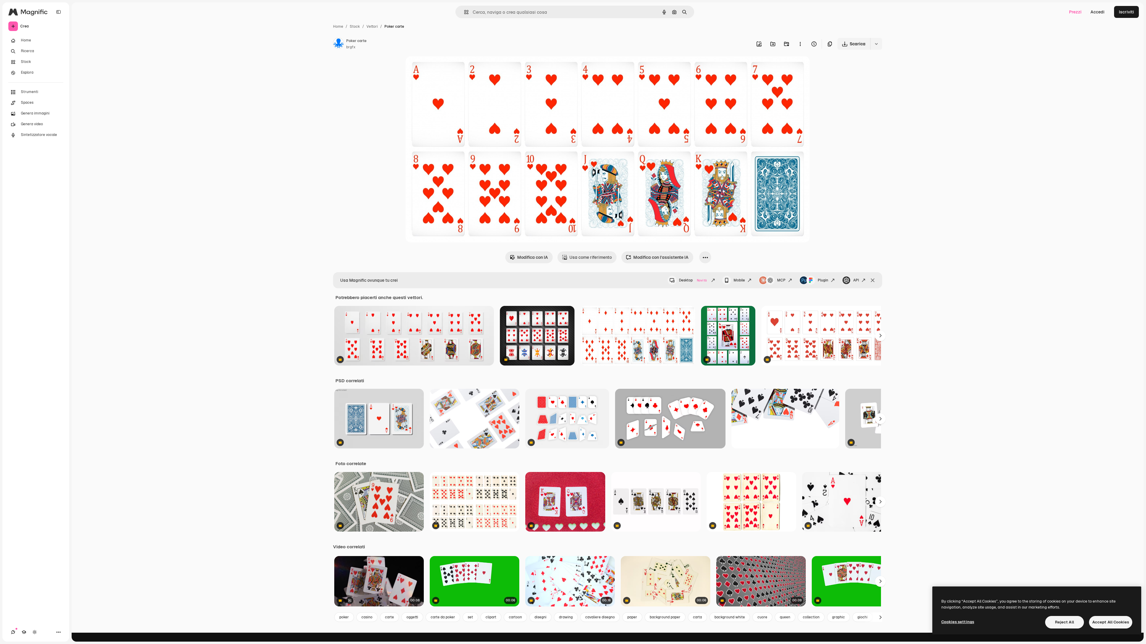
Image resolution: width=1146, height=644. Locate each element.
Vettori (372, 26)
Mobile (739, 280)
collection (811, 617)
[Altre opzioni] (800, 44)
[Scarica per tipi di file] (876, 44)
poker (344, 617)
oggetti (412, 617)
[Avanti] (880, 336)
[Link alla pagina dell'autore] (338, 44)
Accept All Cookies (1110, 622)
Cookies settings (957, 621)
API (856, 280)
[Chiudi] (872, 280)
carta (697, 617)
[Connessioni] (13, 632)
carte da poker (443, 617)
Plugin (823, 280)
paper (632, 617)
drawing (566, 617)
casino (366, 617)
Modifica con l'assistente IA (660, 257)
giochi (862, 617)
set (470, 617)
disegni (540, 617)
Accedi (1097, 12)
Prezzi (1075, 12)
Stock (355, 26)
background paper (665, 617)
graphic (838, 617)
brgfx (350, 47)
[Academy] (24, 632)
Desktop (693, 280)
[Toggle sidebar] (58, 12)
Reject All (1064, 622)
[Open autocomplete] (464, 12)
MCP (781, 280)
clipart (491, 617)
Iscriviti (1126, 12)
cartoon (515, 617)
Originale (445, 68)
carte (389, 617)
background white (729, 617)
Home (338, 26)
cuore (762, 617)
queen (785, 617)
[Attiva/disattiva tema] (34, 632)
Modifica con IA (532, 257)
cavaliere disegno (600, 617)
